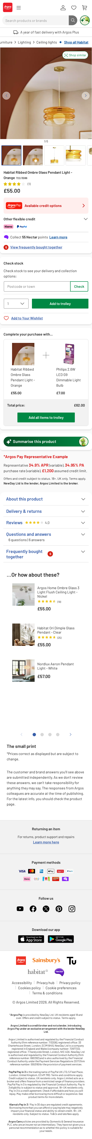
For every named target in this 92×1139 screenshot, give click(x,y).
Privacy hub (45, 982)
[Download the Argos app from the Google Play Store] (61, 942)
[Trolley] (84, 7)
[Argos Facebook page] (33, 908)
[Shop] (18, 7)
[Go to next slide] (86, 96)
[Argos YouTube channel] (20, 908)
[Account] (63, 7)
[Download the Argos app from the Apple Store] (31, 942)
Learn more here (46, 842)
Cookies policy (29, 988)
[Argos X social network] (46, 908)
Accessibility (22, 982)
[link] (46, 246)
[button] (75, 55)
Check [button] (79, 286)
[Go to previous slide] (6, 96)
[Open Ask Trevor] (85, 20)
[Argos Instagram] (72, 908)
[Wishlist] (73, 7)
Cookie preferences (61, 988)
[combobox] (35, 20)
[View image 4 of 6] (76, 155)
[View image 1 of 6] (11, 155)
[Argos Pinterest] (59, 908)
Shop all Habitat (76, 42)
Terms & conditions (47, 993)
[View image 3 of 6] (54, 155)
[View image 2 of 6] (33, 155)
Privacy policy (69, 982)
